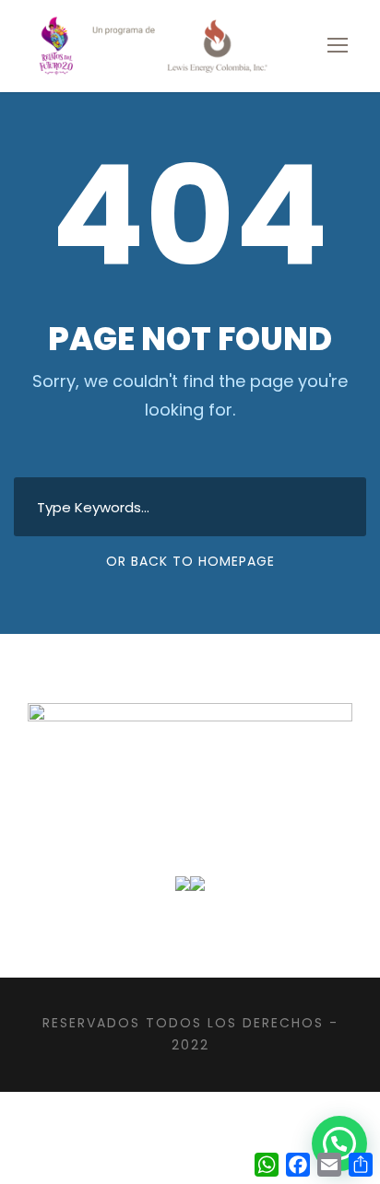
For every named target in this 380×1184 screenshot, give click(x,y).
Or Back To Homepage (190, 561)
